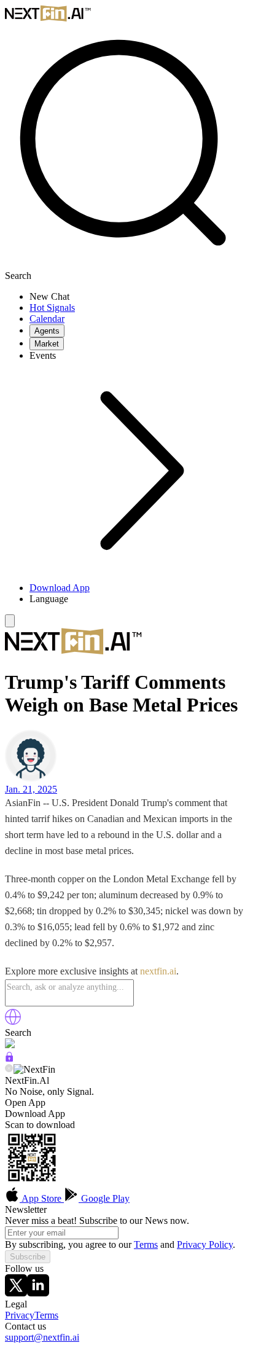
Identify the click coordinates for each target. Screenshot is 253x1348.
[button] (138, 599)
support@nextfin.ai (42, 1337)
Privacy (19, 1315)
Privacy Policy (205, 1244)
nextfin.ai (158, 971)
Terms (146, 1244)
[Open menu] (10, 620)
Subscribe (27, 1256)
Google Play (104, 1198)
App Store (42, 1198)
